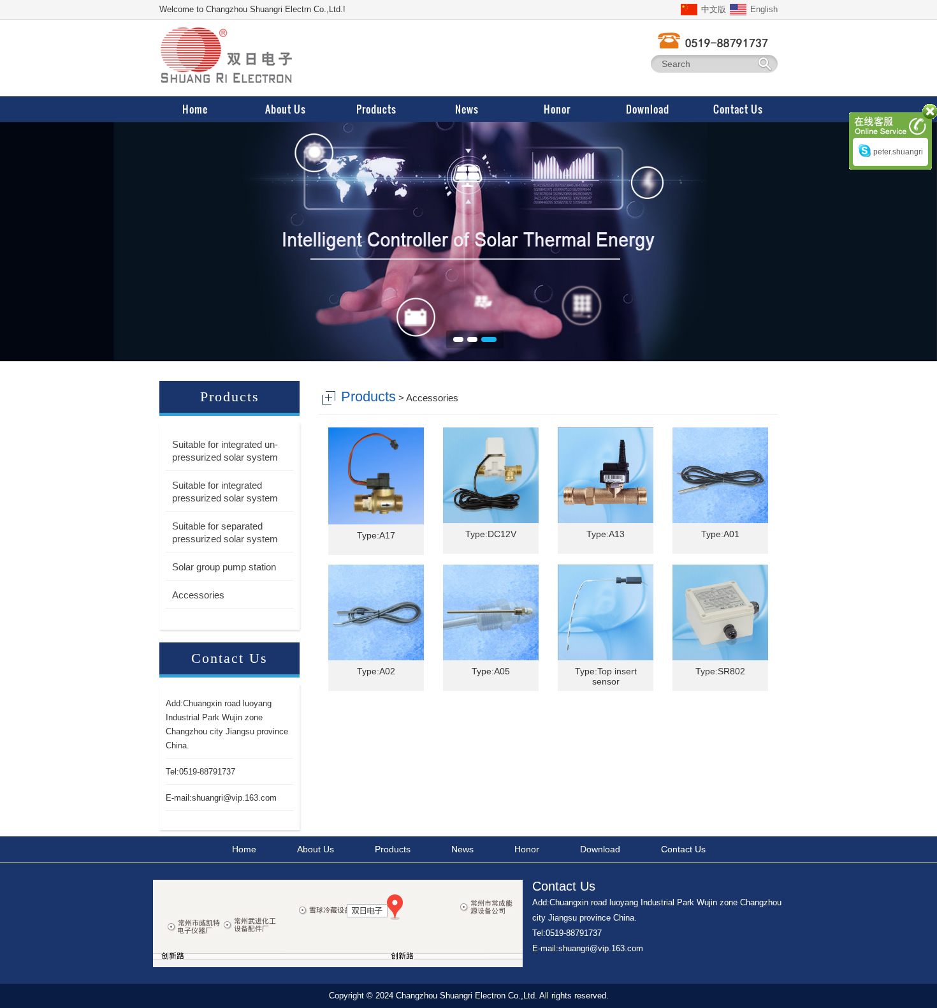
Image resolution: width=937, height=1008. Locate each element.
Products (392, 849)
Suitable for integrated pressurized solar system (225, 491)
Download (600, 849)
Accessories (198, 594)
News (462, 849)
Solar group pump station (224, 566)
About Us (315, 849)
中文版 (713, 9)
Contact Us (683, 849)
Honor (526, 849)
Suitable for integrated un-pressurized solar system (225, 451)
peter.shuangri (898, 151)
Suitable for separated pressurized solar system (225, 532)
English (764, 9)
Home (244, 849)
